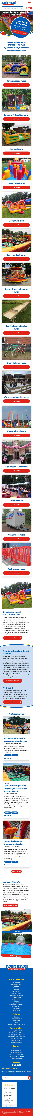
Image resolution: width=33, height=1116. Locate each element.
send (30, 1078)
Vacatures (16, 1021)
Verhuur (6, 736)
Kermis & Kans (16, 993)
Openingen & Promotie (16, 1005)
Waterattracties (16, 956)
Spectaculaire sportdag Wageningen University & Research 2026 (15, 788)
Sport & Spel (16, 991)
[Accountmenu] (26, 8)
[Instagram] (16, 1065)
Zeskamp (16, 990)
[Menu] (29, 3)
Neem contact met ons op (11, 638)
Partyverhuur (16, 1006)
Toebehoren (16, 1010)
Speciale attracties (16, 984)
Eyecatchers (16, 1003)
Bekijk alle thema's (9, 905)
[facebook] (13, 1065)
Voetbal (17, 931)
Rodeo (16, 986)
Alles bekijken (16, 85)
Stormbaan (16, 988)
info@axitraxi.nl (18, 1058)
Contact (16, 1022)
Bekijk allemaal (16, 871)
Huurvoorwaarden (16, 1019)
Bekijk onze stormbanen (20, 32)
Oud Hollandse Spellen (16, 995)
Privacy (21, 1112)
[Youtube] (19, 1065)
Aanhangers (16, 1008)
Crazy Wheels (16, 999)
